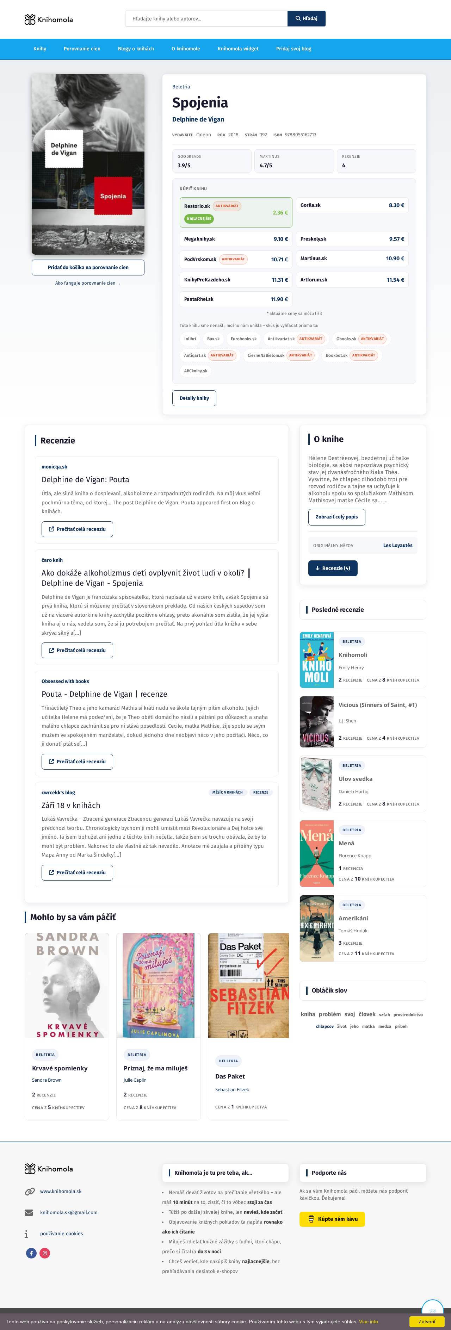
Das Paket (230, 1076)
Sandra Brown (47, 1080)
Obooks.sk (360, 338)
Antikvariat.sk (295, 338)
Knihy (39, 49)
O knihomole (186, 49)
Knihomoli (353, 655)
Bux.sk (213, 338)
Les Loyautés (398, 545)
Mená (346, 843)
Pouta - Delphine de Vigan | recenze (104, 694)
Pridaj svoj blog (293, 49)
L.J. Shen (347, 720)
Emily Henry (351, 667)
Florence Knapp (355, 855)
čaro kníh (52, 560)
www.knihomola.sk (60, 1191)
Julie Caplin (135, 1080)
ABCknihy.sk (195, 370)
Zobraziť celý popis (337, 517)
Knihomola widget (238, 49)
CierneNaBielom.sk (280, 355)
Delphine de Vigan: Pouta (85, 479)
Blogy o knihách (136, 49)
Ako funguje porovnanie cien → (88, 283)
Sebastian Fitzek (232, 1089)
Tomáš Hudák (353, 930)
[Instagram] (44, 1253)
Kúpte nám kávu (338, 1219)
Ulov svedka (356, 779)
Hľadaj (310, 18)
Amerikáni (353, 918)
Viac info (368, 1321)
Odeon (203, 135)
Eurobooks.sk (244, 338)
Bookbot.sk (350, 355)
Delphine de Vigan (198, 119)
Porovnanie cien (82, 49)
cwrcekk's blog (58, 793)
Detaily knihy (194, 398)
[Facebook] (31, 1253)
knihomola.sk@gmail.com (69, 1213)
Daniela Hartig (354, 791)
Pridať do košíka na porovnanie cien (88, 268)
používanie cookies (61, 1234)
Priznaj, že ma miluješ (156, 1068)
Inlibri (190, 338)
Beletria (181, 87)
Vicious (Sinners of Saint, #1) (378, 705)
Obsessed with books (65, 681)
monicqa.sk (54, 467)
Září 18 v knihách (71, 805)
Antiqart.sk (209, 355)
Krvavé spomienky (60, 1068)
